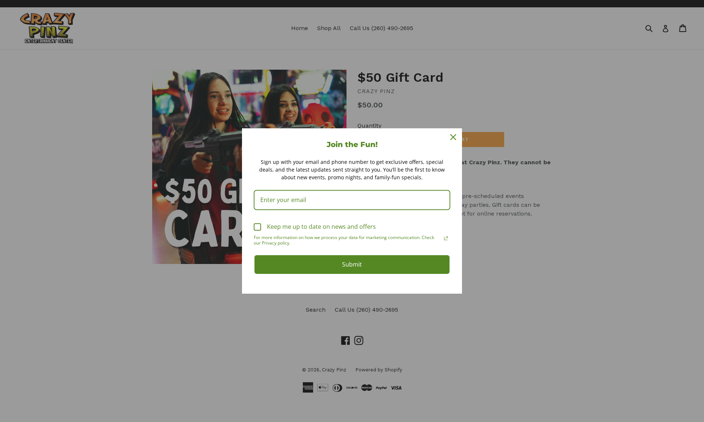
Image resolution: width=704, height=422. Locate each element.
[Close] (453, 137)
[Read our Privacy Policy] (445, 238)
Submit (352, 264)
